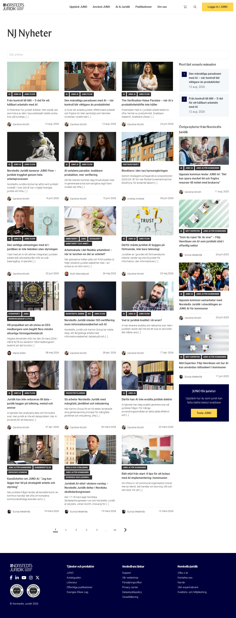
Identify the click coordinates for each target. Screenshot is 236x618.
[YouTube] (25, 578)
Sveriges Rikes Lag (77, 592)
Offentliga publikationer (79, 587)
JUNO (70, 572)
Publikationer (143, 6)
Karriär (181, 582)
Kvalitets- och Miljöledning (192, 592)
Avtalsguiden (74, 577)
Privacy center (130, 587)
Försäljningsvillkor (132, 582)
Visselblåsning (130, 597)
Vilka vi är (183, 572)
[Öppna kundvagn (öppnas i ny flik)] (185, 6)
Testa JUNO (204, 413)
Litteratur (72, 582)
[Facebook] (12, 578)
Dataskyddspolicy (132, 592)
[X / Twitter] (38, 578)
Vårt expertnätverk (188, 587)
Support (126, 572)
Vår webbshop (130, 577)
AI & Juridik (123, 6)
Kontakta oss (185, 577)
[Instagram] (32, 578)
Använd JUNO (101, 6)
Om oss (162, 6)
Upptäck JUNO (78, 6)
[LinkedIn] (18, 578)
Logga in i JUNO (218, 6)
